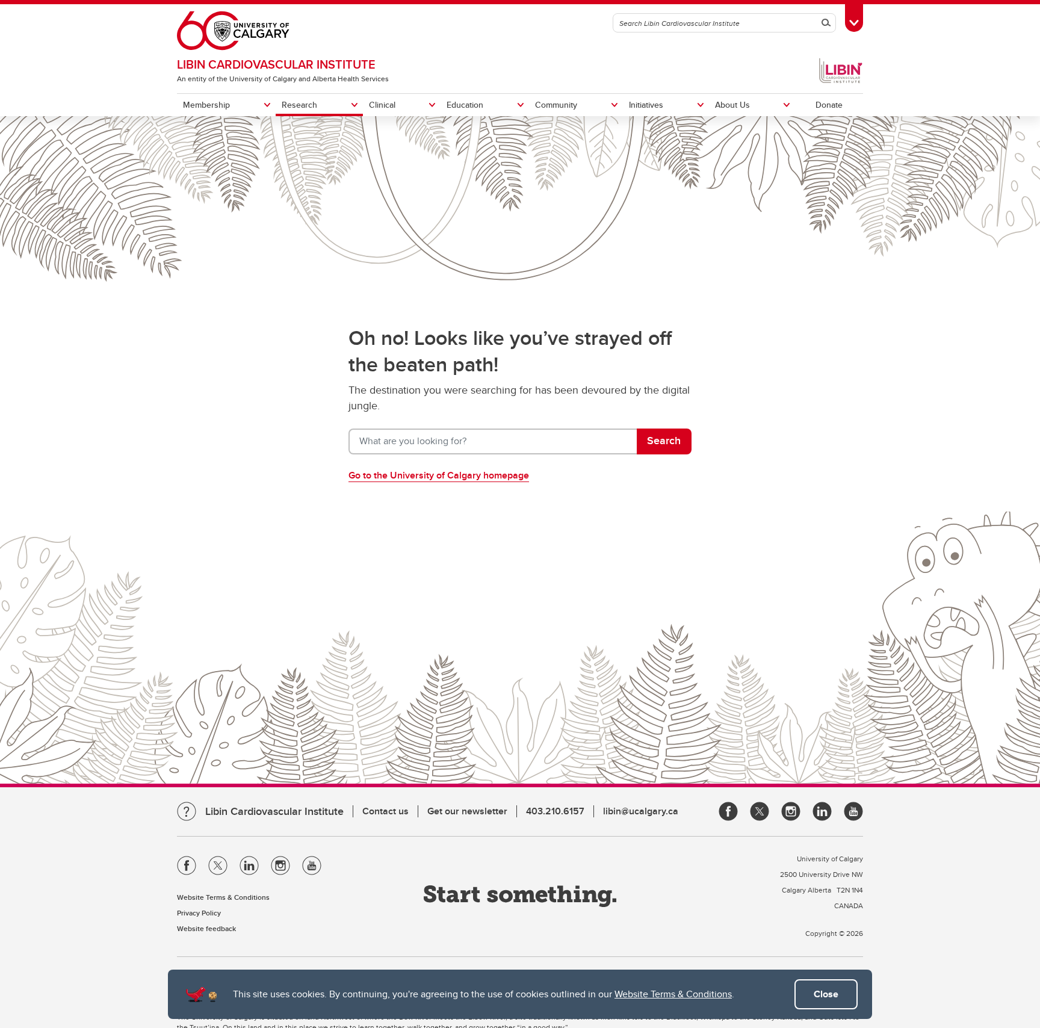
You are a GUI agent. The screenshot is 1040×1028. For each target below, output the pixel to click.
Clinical (382, 105)
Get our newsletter (467, 811)
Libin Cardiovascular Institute (276, 64)
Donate (829, 105)
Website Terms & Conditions (673, 994)
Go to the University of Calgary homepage (438, 475)
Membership (206, 105)
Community (556, 105)
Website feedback (206, 928)
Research (299, 105)
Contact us (385, 811)
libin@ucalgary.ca (640, 811)
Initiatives (646, 105)
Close (826, 994)
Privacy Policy (199, 913)
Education (465, 105)
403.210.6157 (555, 811)
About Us (732, 105)
